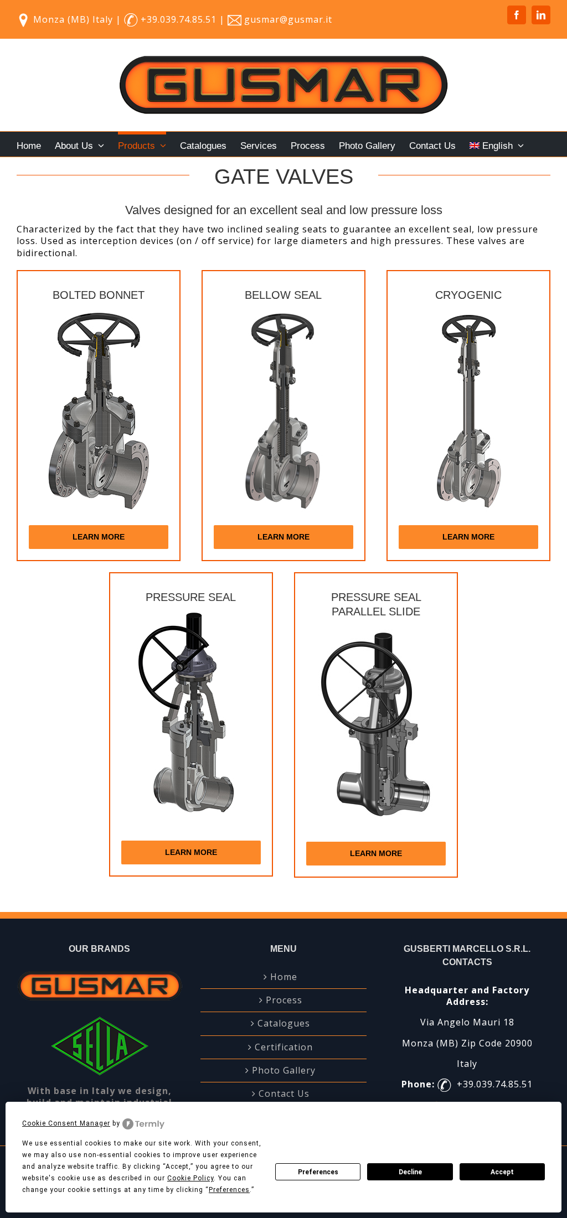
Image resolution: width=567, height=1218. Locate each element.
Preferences (318, 1172)
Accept (502, 1172)
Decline (410, 1172)
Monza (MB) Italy (73, 19)
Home (283, 977)
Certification (284, 1047)
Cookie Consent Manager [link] (66, 1123)
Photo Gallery (284, 1070)
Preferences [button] (229, 1190)
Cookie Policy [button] (190, 1178)
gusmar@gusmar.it (288, 19)
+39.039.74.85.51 (180, 19)
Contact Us (284, 1094)
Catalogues (283, 1023)
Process (284, 1000)
